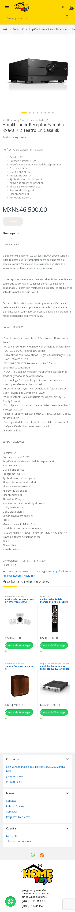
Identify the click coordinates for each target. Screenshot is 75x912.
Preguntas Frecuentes (18, 817)
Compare (38, 149)
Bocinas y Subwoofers (14, 597)
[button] (10, 901)
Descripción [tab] (11, 233)
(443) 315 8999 (14, 776)
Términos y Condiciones (19, 841)
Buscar (67, 18)
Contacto (11, 800)
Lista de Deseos (15, 806)
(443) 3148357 (14, 781)
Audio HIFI (18, 29)
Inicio (5, 29)
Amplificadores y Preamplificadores (48, 29)
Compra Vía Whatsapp (17, 645)
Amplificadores (47, 663)
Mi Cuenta (11, 836)
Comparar (11, 811)
